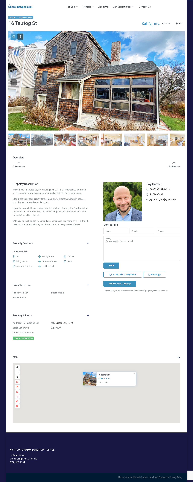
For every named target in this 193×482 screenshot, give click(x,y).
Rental (12, 17)
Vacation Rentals (133, 477)
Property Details (22, 285)
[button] (98, 390)
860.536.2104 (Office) (160, 189)
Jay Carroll (153, 184)
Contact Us (145, 6)
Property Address (22, 315)
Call (123, 274)
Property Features (23, 243)
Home (121, 477)
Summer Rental (25, 17)
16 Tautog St (104, 375)
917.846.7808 (156, 194)
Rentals (87, 6)
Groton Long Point (64, 323)
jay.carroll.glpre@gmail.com (163, 199)
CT (27, 328)
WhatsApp (155, 274)
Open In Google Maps (23, 338)
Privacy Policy (175, 477)
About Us (103, 6)
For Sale (71, 6)
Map (15, 357)
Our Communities (122, 6)
